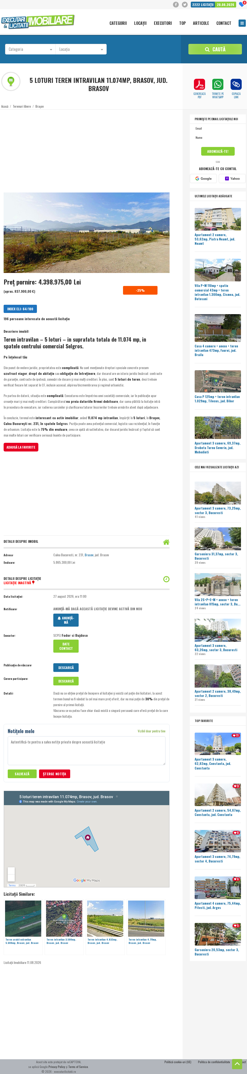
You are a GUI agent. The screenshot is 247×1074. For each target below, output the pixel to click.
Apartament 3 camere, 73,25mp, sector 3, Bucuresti (218, 510)
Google (206, 178)
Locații (140, 23)
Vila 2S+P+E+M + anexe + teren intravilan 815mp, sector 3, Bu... (217, 601)
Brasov (89, 554)
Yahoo (233, 178)
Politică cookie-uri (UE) (178, 1062)
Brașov (39, 106)
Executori (163, 23)
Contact (223, 23)
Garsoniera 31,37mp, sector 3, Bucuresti (216, 556)
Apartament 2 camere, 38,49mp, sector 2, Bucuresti (218, 693)
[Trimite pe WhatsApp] (217, 84)
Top (182, 23)
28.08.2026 (225, 4)
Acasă (4, 106)
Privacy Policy (56, 1067)
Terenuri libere (22, 106)
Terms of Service (78, 1067)
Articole (201, 23)
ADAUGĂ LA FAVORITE (21, 447)
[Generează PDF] (199, 84)
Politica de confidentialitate (214, 1062)
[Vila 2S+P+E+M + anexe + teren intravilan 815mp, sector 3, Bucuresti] (218, 585)
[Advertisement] (86, 148)
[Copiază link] (236, 84)
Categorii (118, 23)
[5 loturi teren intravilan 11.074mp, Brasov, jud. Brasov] (87, 232)
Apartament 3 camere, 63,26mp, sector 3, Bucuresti (216, 647)
